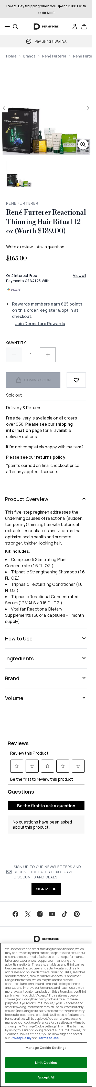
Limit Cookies (46, 1062)
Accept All (46, 1077)
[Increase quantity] (48, 355)
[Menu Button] (5, 26)
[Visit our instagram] (40, 914)
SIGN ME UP (46, 888)
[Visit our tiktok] (64, 914)
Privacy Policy (20, 1038)
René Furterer (54, 56)
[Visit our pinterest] (77, 914)
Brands (29, 56)
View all (79, 275)
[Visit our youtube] (52, 914)
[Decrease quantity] (14, 355)
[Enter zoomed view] (83, 144)
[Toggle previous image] (4, 108)
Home (11, 56)
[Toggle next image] (88, 108)
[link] (75, 26)
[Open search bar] (15, 26)
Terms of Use (48, 1038)
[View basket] (84, 26)
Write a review (19, 247)
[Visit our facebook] (15, 914)
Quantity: (16, 342)
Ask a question (50, 247)
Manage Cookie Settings (46, 1047)
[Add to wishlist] (76, 380)
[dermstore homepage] (46, 26)
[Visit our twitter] (28, 914)
